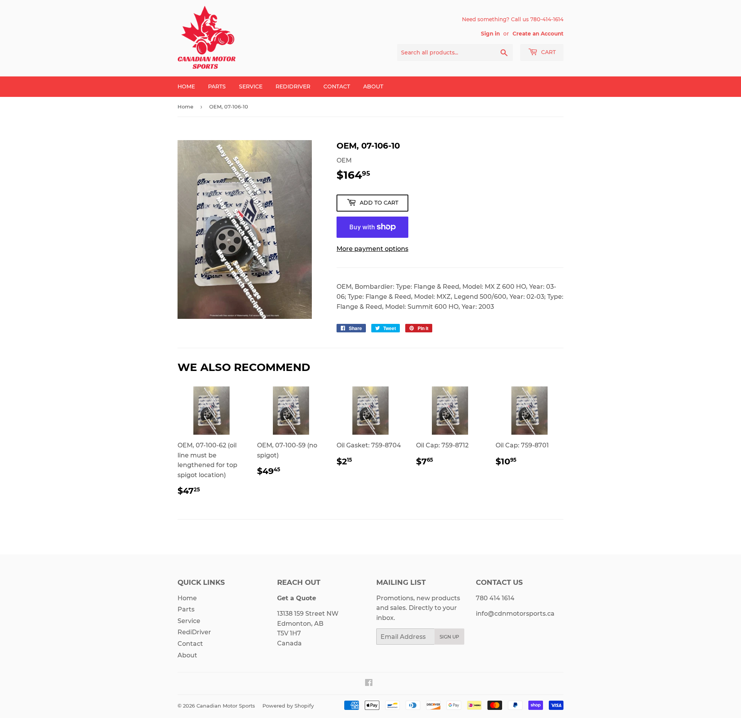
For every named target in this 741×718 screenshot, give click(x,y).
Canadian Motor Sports (225, 706)
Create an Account (538, 33)
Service (250, 86)
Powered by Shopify (288, 706)
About (373, 86)
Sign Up (449, 637)
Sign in (490, 33)
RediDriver (293, 86)
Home (186, 86)
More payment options (372, 248)
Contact (336, 86)
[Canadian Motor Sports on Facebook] (369, 683)
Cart (548, 52)
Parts (217, 86)
